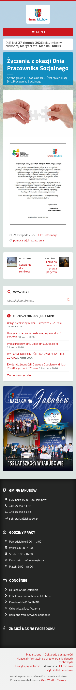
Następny (51, 258)
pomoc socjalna (22, 240)
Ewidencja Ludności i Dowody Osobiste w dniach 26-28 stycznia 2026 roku (36, 366)
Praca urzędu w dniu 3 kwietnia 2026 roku (32, 343)
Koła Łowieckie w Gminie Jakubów (30, 596)
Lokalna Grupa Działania (23, 590)
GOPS (40, 235)
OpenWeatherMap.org (53, 680)
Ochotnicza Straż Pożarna (24, 608)
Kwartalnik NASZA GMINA (24, 602)
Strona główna (16, 78)
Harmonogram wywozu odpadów (29, 615)
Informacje (51, 235)
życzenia (38, 240)
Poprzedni (25, 260)
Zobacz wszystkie (19, 375)
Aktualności (36, 78)
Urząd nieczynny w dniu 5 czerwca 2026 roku (34, 323)
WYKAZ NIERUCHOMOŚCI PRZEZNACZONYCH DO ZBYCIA (36, 356)
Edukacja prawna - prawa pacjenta (51, 267)
